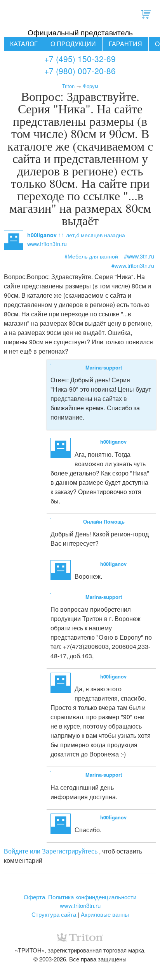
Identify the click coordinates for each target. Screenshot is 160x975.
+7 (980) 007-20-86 (80, 70)
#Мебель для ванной (91, 256)
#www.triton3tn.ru (132, 265)
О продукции (73, 43)
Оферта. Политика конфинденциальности (80, 897)
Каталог (24, 43)
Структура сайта (53, 914)
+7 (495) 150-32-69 (80, 58)
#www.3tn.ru (139, 256)
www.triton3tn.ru (80, 905)
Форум (90, 86)
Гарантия (125, 43)
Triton (68, 86)
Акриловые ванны (105, 914)
